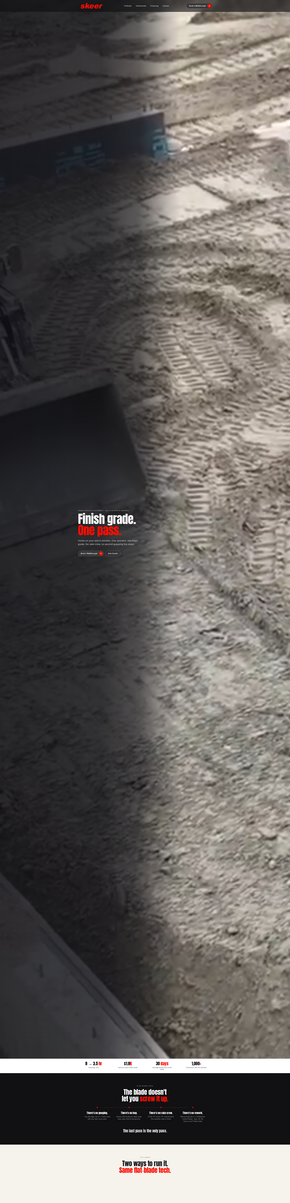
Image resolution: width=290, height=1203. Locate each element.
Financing (154, 6)
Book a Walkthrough (199, 6)
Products (128, 6)
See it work (112, 553)
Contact (166, 6)
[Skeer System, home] (91, 5)
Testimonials (141, 6)
